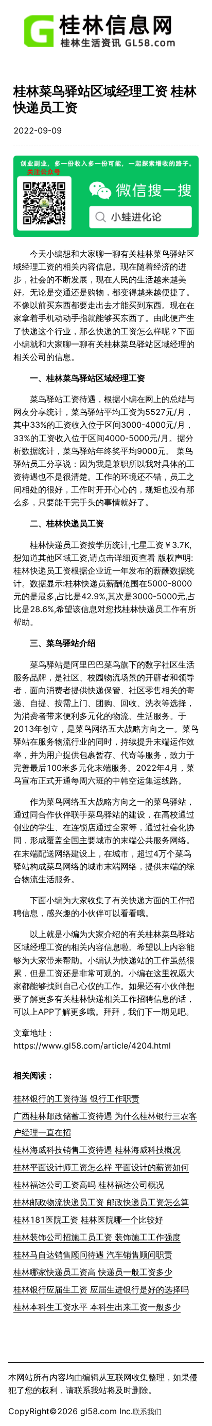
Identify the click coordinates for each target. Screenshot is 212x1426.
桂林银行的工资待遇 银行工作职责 (76, 1098)
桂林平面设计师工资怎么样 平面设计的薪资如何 (101, 1167)
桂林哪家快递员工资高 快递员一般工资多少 (92, 1272)
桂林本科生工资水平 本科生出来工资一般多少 (97, 1307)
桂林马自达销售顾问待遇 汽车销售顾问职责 (92, 1254)
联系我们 (147, 1411)
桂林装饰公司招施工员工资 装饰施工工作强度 (97, 1237)
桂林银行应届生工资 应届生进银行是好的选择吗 (101, 1289)
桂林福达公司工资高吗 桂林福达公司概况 (88, 1185)
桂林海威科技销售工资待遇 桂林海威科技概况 (97, 1150)
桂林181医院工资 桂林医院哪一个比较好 (88, 1219)
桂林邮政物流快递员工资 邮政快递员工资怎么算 (101, 1202)
